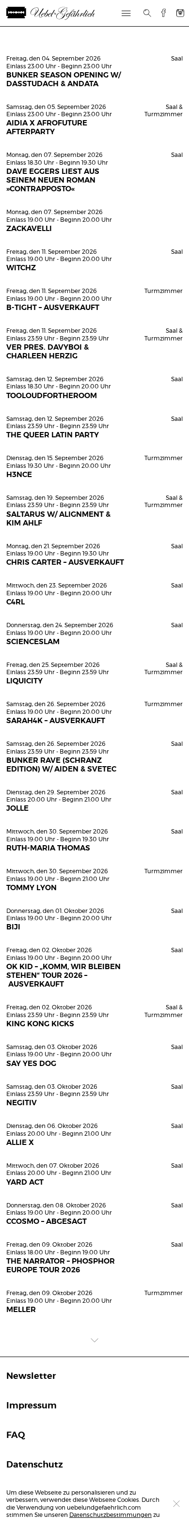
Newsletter (31, 1376)
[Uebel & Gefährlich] (53, 13)
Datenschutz (34, 1465)
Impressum (31, 1406)
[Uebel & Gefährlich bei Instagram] (180, 13)
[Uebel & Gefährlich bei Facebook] (160, 12)
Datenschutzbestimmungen (110, 1515)
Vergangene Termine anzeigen (94, 42)
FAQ (15, 1435)
